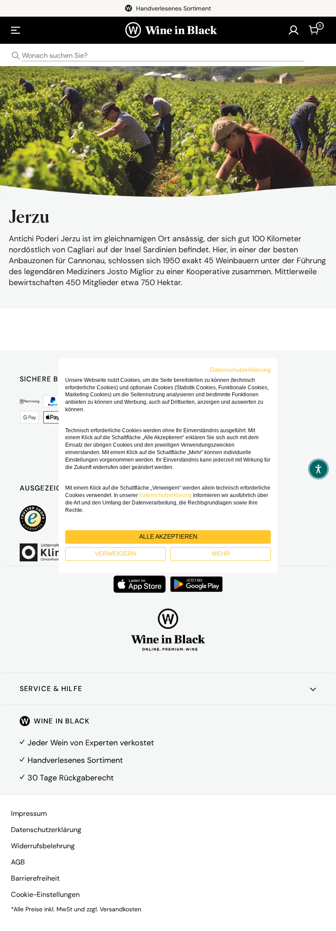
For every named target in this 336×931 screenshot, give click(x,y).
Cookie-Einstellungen (45, 894)
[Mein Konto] (293, 30)
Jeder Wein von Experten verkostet (91, 742)
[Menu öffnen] (16, 30)
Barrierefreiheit (35, 878)
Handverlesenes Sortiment (75, 760)
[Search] (15, 55)
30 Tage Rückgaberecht (71, 777)
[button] (318, 469)
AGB (18, 862)
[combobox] (168, 56)
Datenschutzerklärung (46, 829)
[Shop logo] (170, 30)
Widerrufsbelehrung (43, 845)
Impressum (29, 813)
